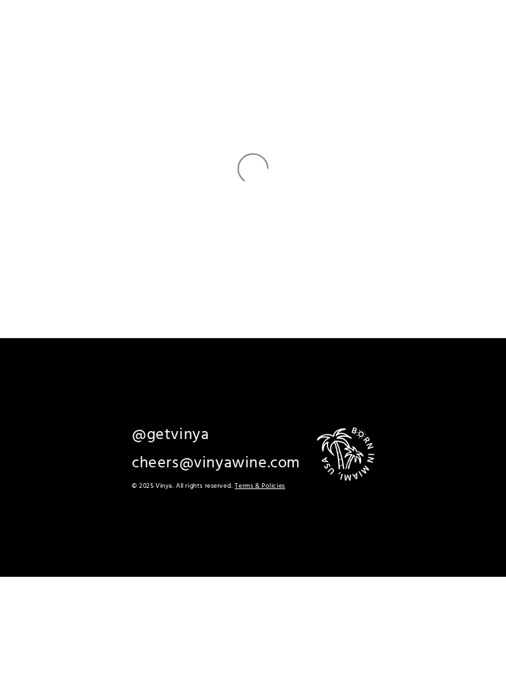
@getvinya (170, 435)
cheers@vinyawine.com (216, 463)
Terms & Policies (260, 486)
